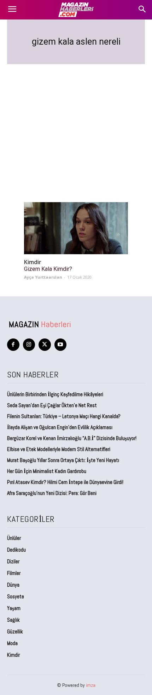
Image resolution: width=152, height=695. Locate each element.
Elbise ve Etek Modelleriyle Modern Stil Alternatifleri (58, 449)
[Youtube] (60, 344)
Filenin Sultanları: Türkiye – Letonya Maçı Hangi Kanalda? (64, 416)
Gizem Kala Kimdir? (48, 269)
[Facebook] (13, 344)
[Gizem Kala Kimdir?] (76, 228)
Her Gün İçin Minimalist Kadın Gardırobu (46, 471)
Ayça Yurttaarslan (43, 277)
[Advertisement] (76, 125)
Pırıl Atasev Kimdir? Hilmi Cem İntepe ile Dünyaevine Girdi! (65, 482)
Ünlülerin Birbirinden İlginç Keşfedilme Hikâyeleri (55, 394)
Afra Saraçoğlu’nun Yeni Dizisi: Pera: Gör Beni (52, 493)
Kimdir (32, 262)
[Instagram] (29, 344)
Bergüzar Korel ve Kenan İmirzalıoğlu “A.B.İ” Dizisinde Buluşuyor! (71, 438)
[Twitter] (45, 344)
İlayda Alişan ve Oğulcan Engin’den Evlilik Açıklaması (59, 427)
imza (90, 685)
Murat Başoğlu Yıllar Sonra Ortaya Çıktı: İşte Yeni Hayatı (63, 460)
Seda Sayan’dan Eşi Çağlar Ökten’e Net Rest (52, 405)
